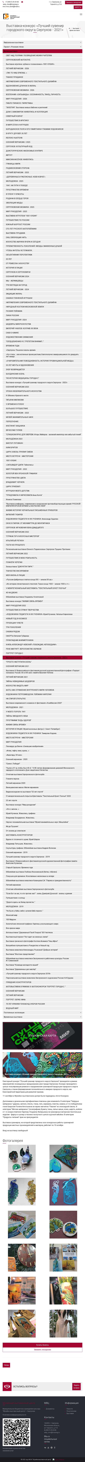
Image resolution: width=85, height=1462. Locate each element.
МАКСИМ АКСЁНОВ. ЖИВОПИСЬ (19, 159)
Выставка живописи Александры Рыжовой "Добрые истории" (32, 950)
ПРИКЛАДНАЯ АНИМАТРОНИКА (19, 640)
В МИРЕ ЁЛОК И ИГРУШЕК (17, 125)
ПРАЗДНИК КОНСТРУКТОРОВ (18, 982)
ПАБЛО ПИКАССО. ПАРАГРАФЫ (19, 103)
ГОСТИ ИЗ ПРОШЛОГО (15, 545)
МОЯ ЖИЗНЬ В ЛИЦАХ (15, 575)
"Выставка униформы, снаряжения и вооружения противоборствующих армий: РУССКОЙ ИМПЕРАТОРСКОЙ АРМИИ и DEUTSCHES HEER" (43, 505)
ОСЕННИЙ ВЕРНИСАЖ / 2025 (18, 142)
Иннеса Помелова (13, 499)
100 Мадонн (11, 919)
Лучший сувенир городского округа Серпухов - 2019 (28, 857)
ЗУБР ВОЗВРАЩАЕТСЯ (15, 369)
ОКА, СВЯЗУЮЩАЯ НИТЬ (16, 237)
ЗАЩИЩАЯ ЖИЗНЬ (14, 294)
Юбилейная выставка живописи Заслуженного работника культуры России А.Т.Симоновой (37, 959)
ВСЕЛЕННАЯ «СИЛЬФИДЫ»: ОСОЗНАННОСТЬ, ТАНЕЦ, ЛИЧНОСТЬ (33, 94)
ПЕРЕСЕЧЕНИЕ (12, 421)
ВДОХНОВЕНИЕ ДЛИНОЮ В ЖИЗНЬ (21, 86)
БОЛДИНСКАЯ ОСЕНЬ (15, 374)
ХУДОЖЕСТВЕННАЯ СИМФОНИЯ (19, 337)
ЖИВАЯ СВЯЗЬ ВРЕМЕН (16, 725)
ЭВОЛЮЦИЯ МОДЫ (14, 203)
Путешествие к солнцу (15, 898)
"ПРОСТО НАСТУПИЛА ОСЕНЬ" (18, 662)
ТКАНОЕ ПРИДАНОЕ (14, 77)
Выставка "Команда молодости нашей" (22, 965)
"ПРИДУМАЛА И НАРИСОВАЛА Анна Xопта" (24, 495)
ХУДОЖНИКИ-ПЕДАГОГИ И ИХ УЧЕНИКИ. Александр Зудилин (32, 519)
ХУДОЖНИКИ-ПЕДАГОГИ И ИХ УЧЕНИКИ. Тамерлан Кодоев (31, 733)
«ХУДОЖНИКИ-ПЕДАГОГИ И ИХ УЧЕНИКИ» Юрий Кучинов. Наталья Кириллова (39, 614)
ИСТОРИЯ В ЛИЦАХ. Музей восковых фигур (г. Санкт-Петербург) (33, 729)
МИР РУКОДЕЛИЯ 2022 (16, 606)
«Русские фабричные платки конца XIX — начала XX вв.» (29, 580)
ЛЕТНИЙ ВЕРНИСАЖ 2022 (17, 554)
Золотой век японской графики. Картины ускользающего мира (32, 924)
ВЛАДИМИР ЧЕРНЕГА (15, 482)
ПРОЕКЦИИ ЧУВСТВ (14, 623)
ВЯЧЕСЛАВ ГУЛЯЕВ (14, 430)
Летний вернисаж (13, 885)
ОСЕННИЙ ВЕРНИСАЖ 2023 (17, 387)
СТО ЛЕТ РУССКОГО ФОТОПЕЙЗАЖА (21, 229)
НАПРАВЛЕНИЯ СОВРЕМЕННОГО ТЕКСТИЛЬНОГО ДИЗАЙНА (31, 81)
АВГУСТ (9, 155)
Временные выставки (13, 1017)
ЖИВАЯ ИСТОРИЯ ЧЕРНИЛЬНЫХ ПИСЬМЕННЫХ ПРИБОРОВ (31, 510)
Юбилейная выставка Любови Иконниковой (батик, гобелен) (31, 872)
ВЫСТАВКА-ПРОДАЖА (15, 233)
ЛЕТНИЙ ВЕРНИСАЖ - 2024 (17, 289)
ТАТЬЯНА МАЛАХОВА (15, 400)
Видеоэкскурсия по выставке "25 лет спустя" (24, 792)
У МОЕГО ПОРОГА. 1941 (15, 712)
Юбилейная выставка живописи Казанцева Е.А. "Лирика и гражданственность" (38, 880)
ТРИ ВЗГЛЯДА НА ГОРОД (16, 285)
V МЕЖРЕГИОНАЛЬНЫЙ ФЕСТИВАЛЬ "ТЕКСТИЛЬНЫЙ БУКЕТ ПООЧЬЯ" (36, 588)
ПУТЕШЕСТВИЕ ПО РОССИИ (17, 220)
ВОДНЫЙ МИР (12, 1008)
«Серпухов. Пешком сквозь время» (21, 350)
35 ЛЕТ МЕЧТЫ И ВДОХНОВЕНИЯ (20, 365)
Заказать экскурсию (73, 2)
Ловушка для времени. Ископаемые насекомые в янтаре (30, 876)
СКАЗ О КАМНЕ (12, 333)
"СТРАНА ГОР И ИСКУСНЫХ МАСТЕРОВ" (22, 536)
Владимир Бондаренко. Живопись (20, 818)
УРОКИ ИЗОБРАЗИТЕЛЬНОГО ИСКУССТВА (24, 391)
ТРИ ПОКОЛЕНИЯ (13, 627)
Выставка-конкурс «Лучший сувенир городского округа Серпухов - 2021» (36, 658)
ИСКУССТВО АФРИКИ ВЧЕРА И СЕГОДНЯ (23, 242)
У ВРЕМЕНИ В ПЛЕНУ (15, 404)
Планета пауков (12, 779)
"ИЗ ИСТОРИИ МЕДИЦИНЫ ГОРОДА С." (22, 378)
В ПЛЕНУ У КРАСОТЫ (15, 194)
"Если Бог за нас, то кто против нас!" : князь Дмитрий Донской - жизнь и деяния (39, 893)
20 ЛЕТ (9, 259)
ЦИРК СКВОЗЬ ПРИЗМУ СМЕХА (19, 452)
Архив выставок (10, 51)
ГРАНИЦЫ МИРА (13, 164)
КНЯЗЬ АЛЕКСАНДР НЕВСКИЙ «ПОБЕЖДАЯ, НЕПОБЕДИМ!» (31, 645)
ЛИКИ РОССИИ (12, 315)
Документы (50, 1409)
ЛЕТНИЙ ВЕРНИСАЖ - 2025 (17, 172)
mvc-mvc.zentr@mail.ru (11, 6)
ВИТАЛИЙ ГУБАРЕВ (14, 515)
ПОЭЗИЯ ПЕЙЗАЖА (14, 311)
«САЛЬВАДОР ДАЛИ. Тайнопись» (20, 465)
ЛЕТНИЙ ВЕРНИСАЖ (14, 995)
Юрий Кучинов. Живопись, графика (20, 813)
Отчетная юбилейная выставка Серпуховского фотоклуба (30, 889)
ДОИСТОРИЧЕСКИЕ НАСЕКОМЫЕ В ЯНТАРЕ (24, 151)
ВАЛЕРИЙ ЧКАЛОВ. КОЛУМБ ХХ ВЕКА (22, 328)
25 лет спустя (11, 800)
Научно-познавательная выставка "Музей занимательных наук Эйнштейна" (37, 822)
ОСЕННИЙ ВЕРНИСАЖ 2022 (17, 532)
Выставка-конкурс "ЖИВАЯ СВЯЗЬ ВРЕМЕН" (24, 601)
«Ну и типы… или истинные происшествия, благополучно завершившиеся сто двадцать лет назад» (42, 355)
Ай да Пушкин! (12, 826)
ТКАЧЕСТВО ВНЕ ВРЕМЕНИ (17, 571)
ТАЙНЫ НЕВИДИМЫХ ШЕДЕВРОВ (20, 681)
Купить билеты (42, 1345)
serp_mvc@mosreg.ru (11, 4)
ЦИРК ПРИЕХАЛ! (13, 486)
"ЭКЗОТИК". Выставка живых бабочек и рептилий (26, 107)
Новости (70, 1409)
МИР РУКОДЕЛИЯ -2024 (16, 320)
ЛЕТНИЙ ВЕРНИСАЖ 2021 (17, 677)
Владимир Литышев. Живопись (19, 844)
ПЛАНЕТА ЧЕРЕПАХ (14, 562)
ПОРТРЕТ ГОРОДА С (14, 653)
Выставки (70, 1413)
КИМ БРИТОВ (12, 447)
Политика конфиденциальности (14, 1415)
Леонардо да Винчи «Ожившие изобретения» (24, 746)
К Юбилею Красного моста (17, 395)
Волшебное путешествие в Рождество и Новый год (27, 945)
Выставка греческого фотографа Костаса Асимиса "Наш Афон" (32, 941)
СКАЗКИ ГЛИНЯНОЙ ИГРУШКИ (19, 298)
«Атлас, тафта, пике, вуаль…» (17, 751)
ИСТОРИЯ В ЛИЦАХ (14, 268)
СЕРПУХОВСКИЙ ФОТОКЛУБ (18, 60)
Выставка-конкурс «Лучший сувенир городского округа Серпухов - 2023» (36, 382)
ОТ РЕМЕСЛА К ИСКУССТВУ (17, 263)
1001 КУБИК (11, 460)
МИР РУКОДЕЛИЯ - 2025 (16, 211)
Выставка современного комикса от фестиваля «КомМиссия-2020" (34, 703)
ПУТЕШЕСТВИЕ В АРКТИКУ (17, 120)
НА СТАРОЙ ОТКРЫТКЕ (16, 699)
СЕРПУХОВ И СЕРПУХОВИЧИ (18, 272)
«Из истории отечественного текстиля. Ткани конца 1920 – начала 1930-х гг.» (37, 584)
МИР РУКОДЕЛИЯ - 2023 (16, 469)
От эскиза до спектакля (15, 831)
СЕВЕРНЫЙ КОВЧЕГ (14, 116)
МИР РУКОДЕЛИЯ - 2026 (16, 99)
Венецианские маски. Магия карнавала (22, 787)
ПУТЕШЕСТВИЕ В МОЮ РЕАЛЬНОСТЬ (21, 558)
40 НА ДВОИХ (11, 593)
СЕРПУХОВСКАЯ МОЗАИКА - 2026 (20, 90)
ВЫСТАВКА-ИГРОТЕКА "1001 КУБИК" (21, 216)
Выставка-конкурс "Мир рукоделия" (21, 805)
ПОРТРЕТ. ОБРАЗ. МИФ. (16, 1000)
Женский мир (11, 915)
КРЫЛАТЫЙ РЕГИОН (15, 541)
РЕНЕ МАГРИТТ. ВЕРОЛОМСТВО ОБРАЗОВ (23, 649)
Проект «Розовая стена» (14, 47)
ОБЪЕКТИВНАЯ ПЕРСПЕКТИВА (19, 255)
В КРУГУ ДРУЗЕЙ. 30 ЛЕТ (16, 133)
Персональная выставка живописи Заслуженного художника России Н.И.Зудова (39, 978)
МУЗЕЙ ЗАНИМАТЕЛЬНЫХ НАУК (19, 417)
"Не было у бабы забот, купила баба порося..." (24, 911)
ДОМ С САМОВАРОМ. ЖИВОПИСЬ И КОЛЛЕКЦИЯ (27, 112)
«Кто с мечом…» (12, 809)
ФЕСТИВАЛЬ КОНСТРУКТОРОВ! (19, 835)
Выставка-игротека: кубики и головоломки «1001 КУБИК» (30, 64)
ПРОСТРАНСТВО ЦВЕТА (16, 478)
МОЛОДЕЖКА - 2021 (14, 707)
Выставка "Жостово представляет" (20, 954)
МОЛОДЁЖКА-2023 (14, 439)
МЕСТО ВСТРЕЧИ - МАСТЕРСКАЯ (19, 456)
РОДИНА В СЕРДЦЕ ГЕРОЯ (17, 198)
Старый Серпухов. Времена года (19, 867)
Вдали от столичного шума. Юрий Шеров (23, 839)
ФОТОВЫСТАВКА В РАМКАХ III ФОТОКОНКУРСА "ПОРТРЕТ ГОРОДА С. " (36, 987)
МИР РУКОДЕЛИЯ (13, 742)
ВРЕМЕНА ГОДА (12, 346)
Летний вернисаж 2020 (15, 783)
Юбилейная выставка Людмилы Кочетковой (24, 597)
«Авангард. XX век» (14, 755)
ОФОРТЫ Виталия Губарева (17, 636)
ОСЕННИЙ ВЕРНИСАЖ (15, 991)
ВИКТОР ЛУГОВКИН (14, 443)
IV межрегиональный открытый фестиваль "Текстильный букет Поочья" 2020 (38, 796)
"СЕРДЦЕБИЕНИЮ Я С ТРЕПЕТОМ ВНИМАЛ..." (25, 341)
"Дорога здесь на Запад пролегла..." (20, 902)
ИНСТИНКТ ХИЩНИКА (15, 426)
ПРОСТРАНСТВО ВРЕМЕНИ (17, 190)
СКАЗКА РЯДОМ (13, 632)
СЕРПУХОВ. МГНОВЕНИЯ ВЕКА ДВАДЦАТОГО (25, 528)
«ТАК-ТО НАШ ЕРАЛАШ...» (16, 73)
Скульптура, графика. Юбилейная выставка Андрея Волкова (31, 848)
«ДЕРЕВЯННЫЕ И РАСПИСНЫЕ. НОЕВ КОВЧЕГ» (25, 177)
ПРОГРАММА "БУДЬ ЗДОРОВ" (18, 720)
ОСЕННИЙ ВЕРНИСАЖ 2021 (17, 666)
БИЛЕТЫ (78, 7)
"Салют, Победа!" (13, 764)
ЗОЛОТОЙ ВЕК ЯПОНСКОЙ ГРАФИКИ (21, 473)
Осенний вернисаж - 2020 (16, 759)
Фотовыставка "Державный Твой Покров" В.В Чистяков (29, 932)
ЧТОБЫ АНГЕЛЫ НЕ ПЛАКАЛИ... (19, 250)
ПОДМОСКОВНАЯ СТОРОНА (17, 168)
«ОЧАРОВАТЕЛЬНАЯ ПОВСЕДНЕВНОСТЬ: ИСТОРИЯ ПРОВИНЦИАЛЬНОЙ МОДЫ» (40, 361)
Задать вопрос (76, 1386)
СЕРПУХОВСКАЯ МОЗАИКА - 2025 (20, 207)
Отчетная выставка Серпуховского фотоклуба (25, 774)
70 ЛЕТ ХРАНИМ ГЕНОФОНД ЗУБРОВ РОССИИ (25, 1004)
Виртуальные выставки (13, 42)
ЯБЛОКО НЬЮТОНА (14, 138)
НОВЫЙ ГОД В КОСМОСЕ (16, 619)
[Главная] (69, 28)
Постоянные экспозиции (14, 1013)
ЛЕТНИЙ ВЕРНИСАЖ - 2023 (17, 413)
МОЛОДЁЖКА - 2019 (14, 906)
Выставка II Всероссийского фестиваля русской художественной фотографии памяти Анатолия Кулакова (41, 862)
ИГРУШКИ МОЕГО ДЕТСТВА (17, 491)
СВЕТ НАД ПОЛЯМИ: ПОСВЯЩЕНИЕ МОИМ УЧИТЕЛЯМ (29, 55)
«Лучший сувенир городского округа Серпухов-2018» (28, 974)
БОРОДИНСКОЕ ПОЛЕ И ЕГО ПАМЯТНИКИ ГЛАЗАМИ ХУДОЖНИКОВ (34, 129)
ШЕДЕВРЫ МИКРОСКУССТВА (18, 324)
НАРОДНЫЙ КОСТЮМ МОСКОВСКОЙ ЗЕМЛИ (25, 307)
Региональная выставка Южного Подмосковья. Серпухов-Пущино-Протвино (38, 549)
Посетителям (71, 1411)
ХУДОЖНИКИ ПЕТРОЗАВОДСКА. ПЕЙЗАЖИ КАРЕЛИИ (28, 694)
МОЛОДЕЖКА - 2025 (14, 181)
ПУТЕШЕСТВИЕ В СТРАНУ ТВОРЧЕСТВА (22, 610)
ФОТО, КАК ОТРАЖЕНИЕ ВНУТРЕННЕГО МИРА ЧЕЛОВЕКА (30, 690)
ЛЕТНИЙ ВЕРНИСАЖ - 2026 (17, 68)
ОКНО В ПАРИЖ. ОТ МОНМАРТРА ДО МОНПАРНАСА (28, 523)
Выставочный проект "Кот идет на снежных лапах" (27, 937)
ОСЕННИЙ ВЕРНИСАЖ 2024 (17, 276)
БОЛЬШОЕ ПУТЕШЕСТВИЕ (17, 408)
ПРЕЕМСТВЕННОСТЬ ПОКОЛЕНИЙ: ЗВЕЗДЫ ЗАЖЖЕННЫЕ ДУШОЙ (34, 246)
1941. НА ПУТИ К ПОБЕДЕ (17, 185)
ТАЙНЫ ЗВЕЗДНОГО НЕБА (17, 716)
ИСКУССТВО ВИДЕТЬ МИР (17, 686)
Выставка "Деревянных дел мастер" (21, 969)
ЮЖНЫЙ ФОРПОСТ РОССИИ (18, 224)
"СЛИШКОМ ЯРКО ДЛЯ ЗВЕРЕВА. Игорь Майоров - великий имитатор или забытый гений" (43, 434)
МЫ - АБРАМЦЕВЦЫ (14, 281)
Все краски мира (13, 928)
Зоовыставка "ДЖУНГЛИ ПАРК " (19, 567)
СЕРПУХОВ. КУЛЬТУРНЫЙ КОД (19, 146)
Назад (6, 1365)
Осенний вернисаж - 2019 (16, 852)
